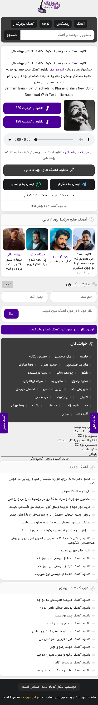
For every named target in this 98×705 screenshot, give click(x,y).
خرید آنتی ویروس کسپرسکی (49, 458)
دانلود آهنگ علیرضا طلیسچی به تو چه (63, 600)
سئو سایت (89, 449)
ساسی (65, 414)
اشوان (84, 397)
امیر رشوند (63, 397)
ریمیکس (62, 23)
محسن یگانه (38, 356)
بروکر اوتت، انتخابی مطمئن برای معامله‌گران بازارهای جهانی (49, 514)
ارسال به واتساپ (22, 184)
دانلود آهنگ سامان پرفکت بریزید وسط (63, 670)
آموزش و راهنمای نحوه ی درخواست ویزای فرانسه (55, 530)
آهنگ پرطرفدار (24, 23)
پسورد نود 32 (87, 436)
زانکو (84, 373)
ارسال (11, 313)
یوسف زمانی (64, 373)
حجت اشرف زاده (77, 405)
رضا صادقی (25, 364)
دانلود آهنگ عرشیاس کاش (71, 662)
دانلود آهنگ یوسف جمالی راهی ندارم (64, 608)
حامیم (84, 356)
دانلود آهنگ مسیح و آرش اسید (68, 623)
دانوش (52, 405)
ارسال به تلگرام (69, 184)
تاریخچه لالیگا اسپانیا (76, 491)
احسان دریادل (25, 389)
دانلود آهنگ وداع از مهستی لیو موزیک (63, 558)
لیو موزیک (56, 69)
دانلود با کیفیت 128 (29, 121)
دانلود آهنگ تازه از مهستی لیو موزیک (64, 566)
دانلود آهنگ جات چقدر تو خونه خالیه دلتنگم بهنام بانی (49, 51)
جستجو (12, 35)
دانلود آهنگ (58, 206)
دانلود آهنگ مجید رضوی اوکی (69, 647)
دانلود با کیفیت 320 (29, 108)
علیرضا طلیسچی (76, 364)
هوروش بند (79, 389)
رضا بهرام (17, 405)
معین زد (57, 381)
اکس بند (82, 413)
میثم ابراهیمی (33, 381)
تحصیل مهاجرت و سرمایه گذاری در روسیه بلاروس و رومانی (49, 499)
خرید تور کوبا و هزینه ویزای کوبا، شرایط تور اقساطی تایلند (49, 507)
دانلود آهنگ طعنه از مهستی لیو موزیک (62, 574)
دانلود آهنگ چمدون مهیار (72, 615)
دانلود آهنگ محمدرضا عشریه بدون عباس (61, 631)
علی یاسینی (63, 356)
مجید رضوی (79, 381)
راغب (35, 405)
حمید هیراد (49, 364)
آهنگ (80, 23)
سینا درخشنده (38, 373)
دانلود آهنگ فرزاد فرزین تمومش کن (64, 639)
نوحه (45, 23)
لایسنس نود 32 (86, 445)
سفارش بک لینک (85, 431)
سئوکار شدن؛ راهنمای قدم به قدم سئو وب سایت (55, 522)
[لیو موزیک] (49, 6)
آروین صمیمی (53, 389)
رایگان (92, 454)
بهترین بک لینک (85, 427)
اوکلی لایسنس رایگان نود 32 (77, 440)
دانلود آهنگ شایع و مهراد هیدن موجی (63, 655)
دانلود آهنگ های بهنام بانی (46, 170)
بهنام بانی (71, 152)
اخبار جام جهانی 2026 (75, 550)
